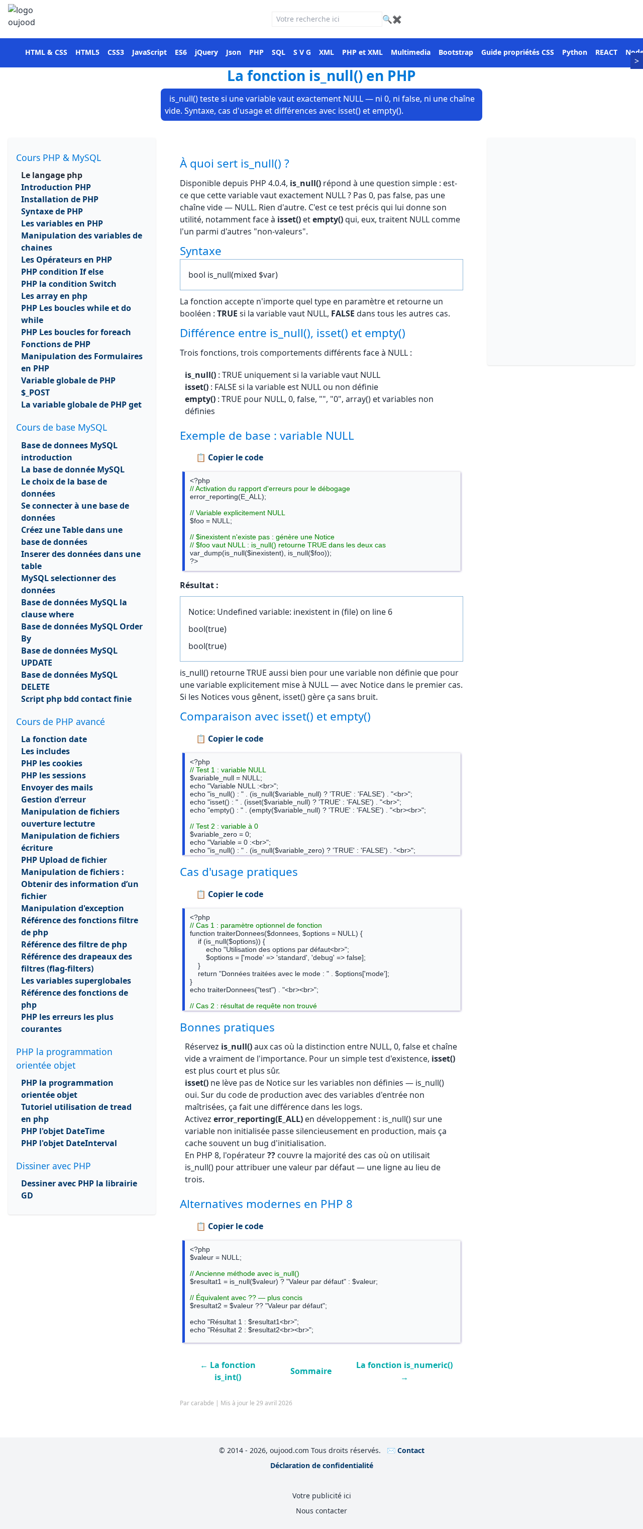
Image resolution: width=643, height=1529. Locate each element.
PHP (256, 52)
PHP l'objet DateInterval (69, 1143)
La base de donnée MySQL (73, 469)
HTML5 (87, 52)
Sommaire (311, 1371)
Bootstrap (456, 52)
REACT (606, 52)
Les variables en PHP (62, 223)
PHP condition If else (62, 271)
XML (326, 52)
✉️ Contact (405, 1450)
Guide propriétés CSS (517, 52)
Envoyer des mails (57, 787)
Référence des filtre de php (74, 944)
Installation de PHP (59, 199)
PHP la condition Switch (69, 283)
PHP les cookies (51, 763)
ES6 (181, 52)
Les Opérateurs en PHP (66, 259)
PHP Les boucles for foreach (76, 332)
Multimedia (411, 52)
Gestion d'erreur (53, 799)
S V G (302, 52)
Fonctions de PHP (55, 344)
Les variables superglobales (76, 980)
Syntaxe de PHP (52, 211)
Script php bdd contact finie (76, 698)
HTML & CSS (46, 52)
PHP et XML (362, 52)
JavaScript (149, 52)
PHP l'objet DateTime (62, 1131)
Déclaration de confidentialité (321, 1465)
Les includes (45, 751)
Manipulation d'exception (72, 908)
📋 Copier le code (229, 457)
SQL (278, 52)
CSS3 (116, 52)
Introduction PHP (56, 187)
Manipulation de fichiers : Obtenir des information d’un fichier (80, 884)
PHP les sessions (53, 775)
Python (574, 52)
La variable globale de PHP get (81, 404)
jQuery (206, 52)
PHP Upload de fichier (64, 859)
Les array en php (54, 295)
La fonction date (54, 739)
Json (233, 52)
